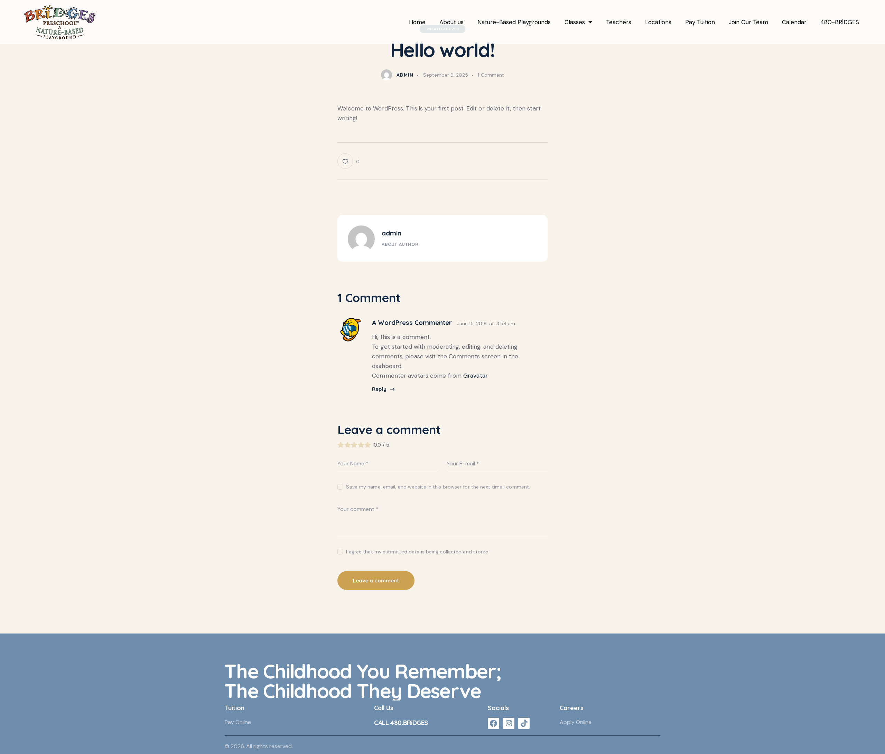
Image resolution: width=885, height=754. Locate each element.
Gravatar (475, 375)
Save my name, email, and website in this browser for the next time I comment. (438, 487)
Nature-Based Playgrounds (514, 22)
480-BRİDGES (839, 22)
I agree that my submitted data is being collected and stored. (418, 552)
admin (391, 233)
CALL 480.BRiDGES (401, 722)
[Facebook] (493, 723)
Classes (575, 22)
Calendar (794, 22)
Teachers (618, 22)
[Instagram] (508, 723)
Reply (379, 389)
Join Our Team (748, 22)
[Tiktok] (524, 723)
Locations (658, 22)
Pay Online (238, 722)
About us (451, 22)
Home (417, 22)
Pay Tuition (700, 22)
